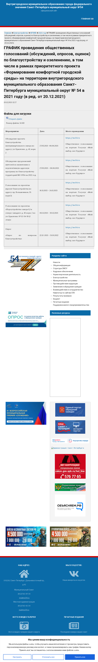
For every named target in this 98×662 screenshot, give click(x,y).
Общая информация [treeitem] (61, 265)
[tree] (70, 283)
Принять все (80, 657)
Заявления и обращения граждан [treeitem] (67, 287)
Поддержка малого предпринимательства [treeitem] (71, 305)
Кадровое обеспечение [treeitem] (63, 271)
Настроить (17, 657)
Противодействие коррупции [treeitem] (65, 283)
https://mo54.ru (73, 138)
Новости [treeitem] (56, 262)
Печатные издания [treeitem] (61, 302)
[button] (87, 19)
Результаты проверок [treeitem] (62, 296)
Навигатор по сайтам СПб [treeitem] (64, 293)
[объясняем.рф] (70, 505)
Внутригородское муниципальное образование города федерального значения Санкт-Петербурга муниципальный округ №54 (49, 6)
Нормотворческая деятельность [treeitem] (67, 274)
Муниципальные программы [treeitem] (65, 280)
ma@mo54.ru (24, 610)
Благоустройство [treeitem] (60, 277)
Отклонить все (48, 657)
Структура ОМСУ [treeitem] (60, 268)
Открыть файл (15, 119)
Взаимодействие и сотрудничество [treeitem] (68, 290)
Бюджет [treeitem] (56, 299)
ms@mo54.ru (24, 598)
